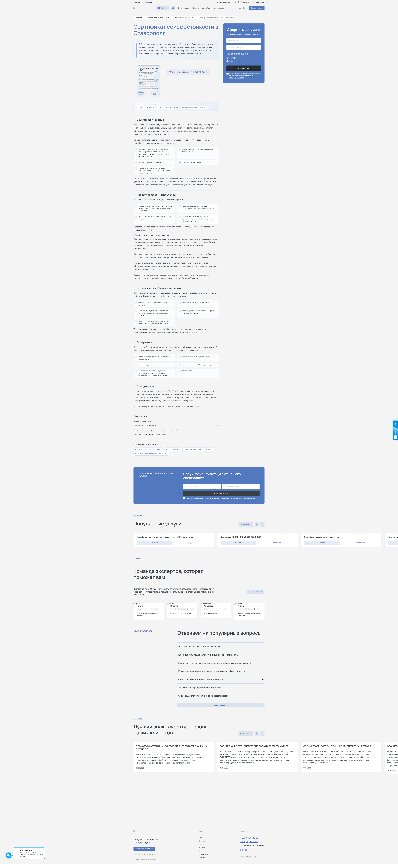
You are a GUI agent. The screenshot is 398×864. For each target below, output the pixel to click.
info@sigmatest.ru (249, 841)
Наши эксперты (218, 8)
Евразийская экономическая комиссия (199, 449)
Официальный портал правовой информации (151, 454)
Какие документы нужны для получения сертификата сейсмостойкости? (214, 663)
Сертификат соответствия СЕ (145, 425)
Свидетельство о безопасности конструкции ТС (152, 434)
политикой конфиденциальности (241, 77)
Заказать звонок (256, 8)
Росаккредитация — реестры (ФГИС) (148, 449)
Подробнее (192, 543)
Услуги (201, 837)
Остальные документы (184, 18)
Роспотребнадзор (173, 449)
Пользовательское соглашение (144, 859)
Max (232, 61)
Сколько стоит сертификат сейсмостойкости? (201, 679)
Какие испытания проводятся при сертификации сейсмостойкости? (212, 671)
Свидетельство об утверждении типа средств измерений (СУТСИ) (159, 430)
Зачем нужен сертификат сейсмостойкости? (200, 687)
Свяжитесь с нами (221, 493)
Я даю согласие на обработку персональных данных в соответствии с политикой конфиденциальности (222, 498)
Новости (187, 8)
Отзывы (196, 8)
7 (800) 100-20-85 (249, 837)
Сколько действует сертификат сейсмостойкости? (203, 695)
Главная (138, 18)
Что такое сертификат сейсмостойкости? (199, 646)
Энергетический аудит (142, 421)
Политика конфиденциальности (144, 854)
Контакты (148, 2)
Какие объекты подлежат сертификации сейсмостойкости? (208, 654)
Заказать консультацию (144, 849)
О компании (137, 2)
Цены (180, 8)
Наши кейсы (205, 8)
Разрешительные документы (158, 18)
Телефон (233, 58)
